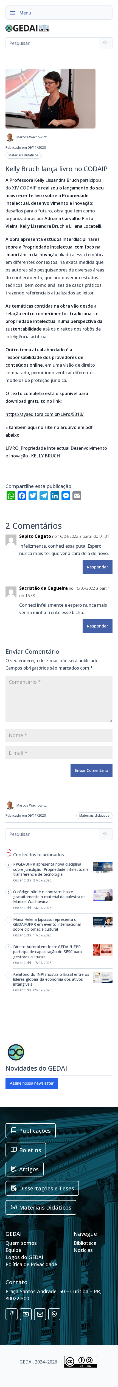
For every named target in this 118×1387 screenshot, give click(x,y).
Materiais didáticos (24, 155)
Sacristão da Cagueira (43, 588)
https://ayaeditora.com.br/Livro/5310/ (44, 414)
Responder (97, 567)
